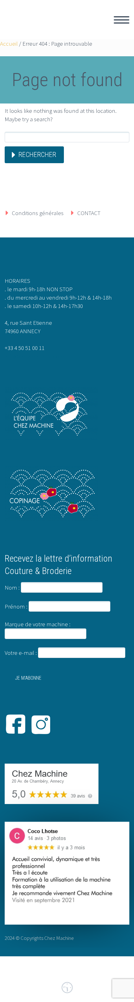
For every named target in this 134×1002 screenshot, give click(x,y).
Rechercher (37, 155)
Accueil (9, 43)
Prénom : (16, 606)
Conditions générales (38, 213)
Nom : (12, 587)
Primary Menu (121, 20)
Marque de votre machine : (37, 624)
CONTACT (88, 213)
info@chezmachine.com (34, 356)
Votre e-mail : (21, 652)
